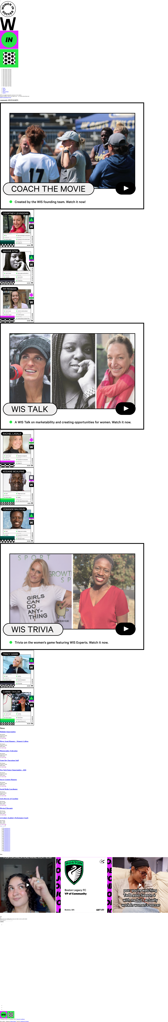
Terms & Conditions (20, 1019)
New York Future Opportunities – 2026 (13, 770)
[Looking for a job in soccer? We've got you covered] (84, 885)
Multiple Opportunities (8, 732)
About (4, 90)
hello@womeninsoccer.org (5, 97)
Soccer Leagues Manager (8, 779)
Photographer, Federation (8, 751)
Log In (4, 92)
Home (4, 88)
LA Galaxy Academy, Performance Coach (14, 818)
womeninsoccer (6, 828)
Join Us (4, 89)
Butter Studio (13, 1021)
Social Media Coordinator (9, 789)
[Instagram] (2, 738)
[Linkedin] (5, 738)
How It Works (6, 91)
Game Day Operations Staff (9, 760)
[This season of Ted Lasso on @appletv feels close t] (140, 885)
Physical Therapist (6, 808)
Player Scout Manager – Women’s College (14, 741)
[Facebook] (0, 738)
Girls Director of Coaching (9, 799)
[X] (4, 738)
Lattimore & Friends (24, 1021)
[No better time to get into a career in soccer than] (28, 885)
